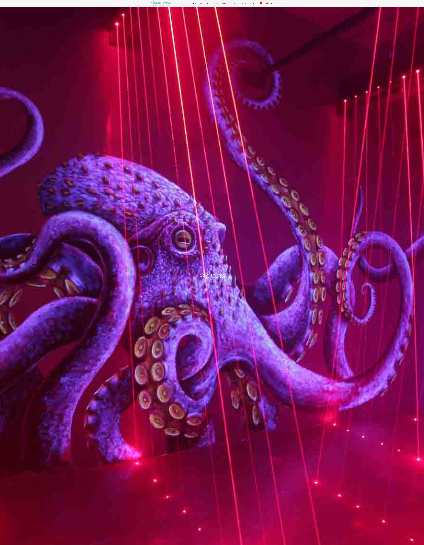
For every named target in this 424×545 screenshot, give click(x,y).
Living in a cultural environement (212, 284)
